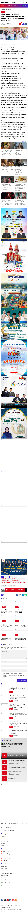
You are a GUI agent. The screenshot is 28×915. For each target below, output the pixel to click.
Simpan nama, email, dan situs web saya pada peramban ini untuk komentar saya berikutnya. (13, 675)
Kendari (4, 856)
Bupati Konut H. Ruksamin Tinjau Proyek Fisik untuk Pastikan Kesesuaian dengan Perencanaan (16, 761)
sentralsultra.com (8, 2)
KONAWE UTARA (5, 841)
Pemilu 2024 (6, 580)
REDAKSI (3, 877)
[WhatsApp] (25, 595)
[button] (21, 2)
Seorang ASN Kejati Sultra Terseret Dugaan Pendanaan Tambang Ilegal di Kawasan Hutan (6, 611)
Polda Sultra (6, 851)
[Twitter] (20, 595)
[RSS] (15, 900)
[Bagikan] (25, 24)
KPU (7, 577)
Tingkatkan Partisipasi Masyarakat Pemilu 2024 (14, 582)
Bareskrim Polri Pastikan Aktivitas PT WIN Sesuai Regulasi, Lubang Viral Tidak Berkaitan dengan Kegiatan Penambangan (21, 625)
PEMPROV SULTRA (5, 839)
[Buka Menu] (23, 2)
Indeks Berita (4, 866)
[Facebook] (17, 595)
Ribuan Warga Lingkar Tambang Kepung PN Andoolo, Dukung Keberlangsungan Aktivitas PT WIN (20, 611)
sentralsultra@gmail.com (10, 830)
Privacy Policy (4, 875)
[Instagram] (13, 900)
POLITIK (3, 845)
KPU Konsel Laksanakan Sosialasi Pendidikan (13, 578)
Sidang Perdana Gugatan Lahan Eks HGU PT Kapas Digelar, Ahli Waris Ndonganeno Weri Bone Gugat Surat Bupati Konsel (6, 625)
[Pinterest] (7, 900)
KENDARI (3, 843)
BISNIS (17, 635)
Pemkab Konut (6, 858)
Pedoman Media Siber (6, 873)
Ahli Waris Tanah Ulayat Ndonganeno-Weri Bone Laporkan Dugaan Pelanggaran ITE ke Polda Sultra (6, 640)
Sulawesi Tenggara (7, 854)
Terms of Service (5, 880)
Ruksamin (5, 860)
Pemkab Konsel (15, 580)
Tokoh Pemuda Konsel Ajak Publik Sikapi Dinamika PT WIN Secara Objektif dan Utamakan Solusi (20, 640)
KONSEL (3, 11)
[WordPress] (10, 900)
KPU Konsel (13, 577)
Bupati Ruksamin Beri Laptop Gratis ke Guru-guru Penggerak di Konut (16, 778)
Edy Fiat (2, 23)
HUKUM (3, 606)
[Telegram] (23, 595)
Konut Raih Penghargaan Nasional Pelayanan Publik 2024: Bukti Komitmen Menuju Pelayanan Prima (16, 772)
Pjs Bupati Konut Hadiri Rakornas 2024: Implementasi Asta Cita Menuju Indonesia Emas (16, 767)
